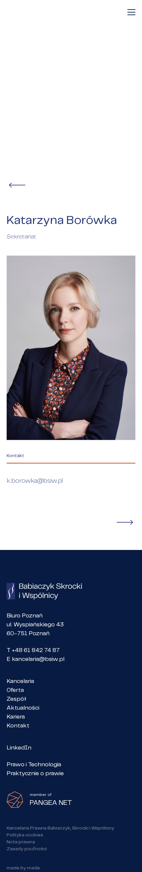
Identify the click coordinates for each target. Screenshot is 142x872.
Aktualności (23, 708)
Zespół (16, 699)
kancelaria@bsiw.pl (38, 659)
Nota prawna (21, 842)
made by (23, 868)
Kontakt (18, 726)
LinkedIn (19, 748)
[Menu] (131, 12)
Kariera (16, 717)
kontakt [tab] (15, 456)
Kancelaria (20, 681)
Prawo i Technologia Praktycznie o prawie (35, 769)
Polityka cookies (25, 835)
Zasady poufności (27, 849)
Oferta (15, 690)
